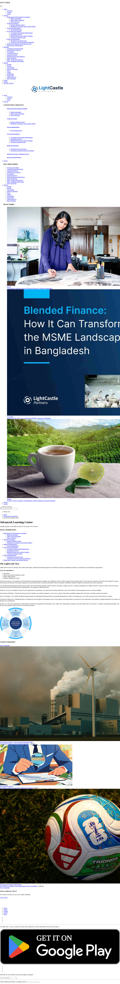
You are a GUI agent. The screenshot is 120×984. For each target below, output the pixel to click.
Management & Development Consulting (18, 17)
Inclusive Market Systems (18, 25)
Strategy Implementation (14, 28)
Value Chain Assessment (17, 20)
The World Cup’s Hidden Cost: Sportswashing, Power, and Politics (18, 886)
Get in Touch (3, 897)
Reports (9, 66)
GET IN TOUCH (9, 83)
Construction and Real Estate (15, 48)
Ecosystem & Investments (14, 31)
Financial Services (12, 55)
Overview (10, 10)
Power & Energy (11, 58)
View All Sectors (11, 183)
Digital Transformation (13, 39)
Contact (9, 12)
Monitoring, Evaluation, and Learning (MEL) (23, 26)
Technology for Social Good (18, 40)
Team (8, 100)
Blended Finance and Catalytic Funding (22, 36)
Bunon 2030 (10, 75)
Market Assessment (16, 18)
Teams (9, 14)
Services (6, 15)
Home (5, 514)
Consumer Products (12, 53)
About (5, 9)
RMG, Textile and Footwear (15, 59)
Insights (6, 63)
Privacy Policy (30, 982)
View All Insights (5, 645)
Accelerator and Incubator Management (22, 33)
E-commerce (10, 52)
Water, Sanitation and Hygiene (15, 61)
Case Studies (10, 67)
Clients (5, 80)
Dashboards (10, 74)
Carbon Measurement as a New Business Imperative (14, 743)
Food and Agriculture (13, 167)
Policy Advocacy (15, 22)
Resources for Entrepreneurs (15, 45)
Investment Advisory (16, 34)
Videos (9, 72)
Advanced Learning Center (18, 37)
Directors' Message (12, 191)
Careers (6, 82)
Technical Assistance (13, 23)
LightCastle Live (11, 77)
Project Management (16, 29)
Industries (6, 47)
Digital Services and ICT (14, 50)
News (8, 70)
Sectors (6, 161)
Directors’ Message (12, 69)
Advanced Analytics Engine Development (22, 42)
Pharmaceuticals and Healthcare (16, 56)
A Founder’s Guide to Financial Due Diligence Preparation (16, 788)
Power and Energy (12, 178)
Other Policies (37, 982)
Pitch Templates (11, 78)
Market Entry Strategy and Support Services (19, 44)
